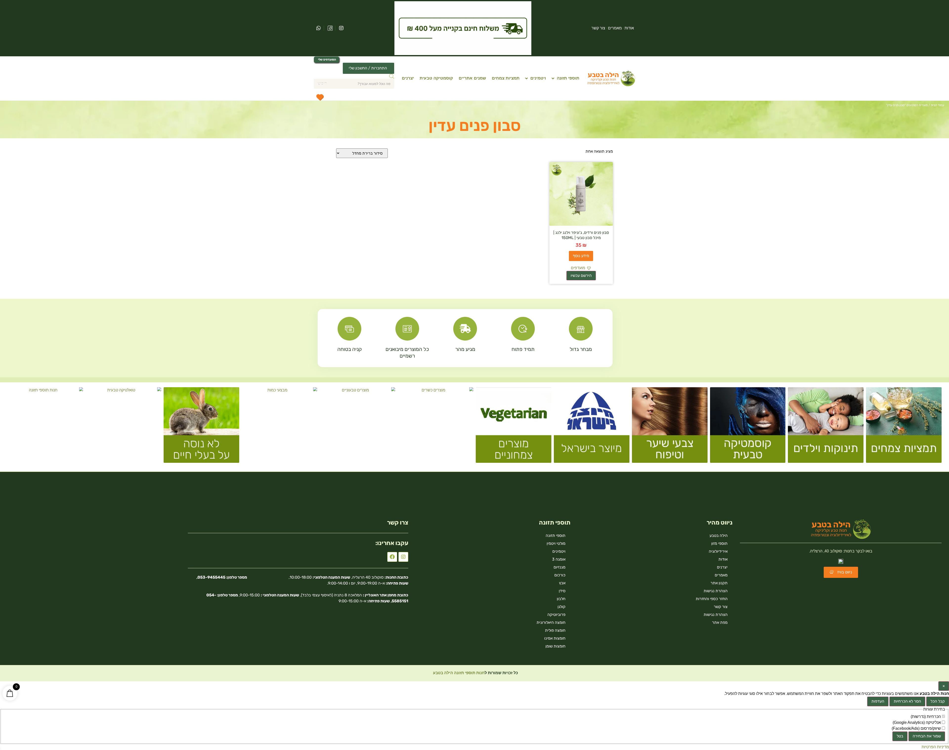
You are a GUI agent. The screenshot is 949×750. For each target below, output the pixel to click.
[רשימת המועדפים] (320, 97)
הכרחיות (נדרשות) (926, 717)
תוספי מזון (719, 543)
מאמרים (615, 28)
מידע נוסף (581, 255)
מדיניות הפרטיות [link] (935, 747)
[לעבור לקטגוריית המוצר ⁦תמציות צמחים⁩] (904, 427)
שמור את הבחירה (927, 736)
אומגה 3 (558, 559)
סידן (562, 590)
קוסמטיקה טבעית (436, 78)
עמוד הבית (937, 105)
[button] (581, 268)
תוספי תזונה (568, 78)
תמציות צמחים (505, 78)
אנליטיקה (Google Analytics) (917, 723)
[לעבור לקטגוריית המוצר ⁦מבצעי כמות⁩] (279, 427)
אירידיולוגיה (718, 551)
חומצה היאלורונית (551, 622)
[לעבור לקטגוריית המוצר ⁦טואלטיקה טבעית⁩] (123, 427)
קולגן (561, 606)
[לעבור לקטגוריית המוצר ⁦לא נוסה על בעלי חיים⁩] (201, 427)
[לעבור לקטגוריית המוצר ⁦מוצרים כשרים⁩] (435, 427)
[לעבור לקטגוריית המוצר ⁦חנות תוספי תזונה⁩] (45, 427)
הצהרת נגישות (716, 590)
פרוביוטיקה (556, 614)
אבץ (562, 583)
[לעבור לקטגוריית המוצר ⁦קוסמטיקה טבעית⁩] (748, 427)
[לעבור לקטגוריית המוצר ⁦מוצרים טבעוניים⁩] (357, 427)
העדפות (877, 701)
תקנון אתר (719, 583)
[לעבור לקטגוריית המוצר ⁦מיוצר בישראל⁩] (591, 427)
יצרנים (408, 78)
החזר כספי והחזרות (712, 598)
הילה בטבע (719, 535)
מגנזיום (559, 567)
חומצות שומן (555, 646)
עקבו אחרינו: (391, 543)
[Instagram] (403, 557)
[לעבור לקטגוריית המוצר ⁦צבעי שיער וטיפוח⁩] (670, 427)
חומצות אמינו (554, 638)
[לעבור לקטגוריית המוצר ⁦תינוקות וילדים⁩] (825, 427)
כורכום (559, 575)
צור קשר (598, 28)
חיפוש (322, 83)
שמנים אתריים (472, 78)
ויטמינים (538, 78)
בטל (900, 736)
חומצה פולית (555, 630)
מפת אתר (720, 622)
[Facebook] (392, 557)
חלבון (561, 598)
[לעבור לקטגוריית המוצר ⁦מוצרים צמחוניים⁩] (513, 427)
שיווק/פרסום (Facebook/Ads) (917, 728)
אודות (629, 28)
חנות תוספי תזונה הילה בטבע (458, 673)
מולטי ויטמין (556, 543)
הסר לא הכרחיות (907, 701)
